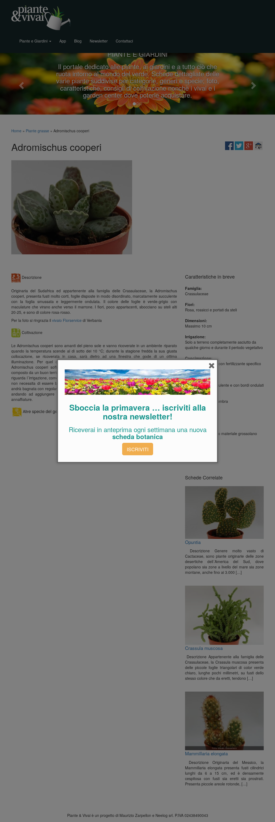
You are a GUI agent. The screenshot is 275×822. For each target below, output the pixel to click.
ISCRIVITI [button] (138, 449)
